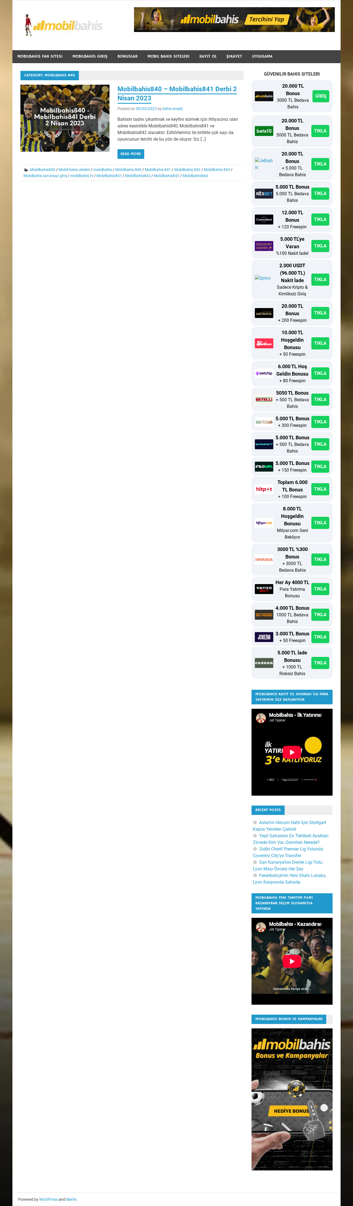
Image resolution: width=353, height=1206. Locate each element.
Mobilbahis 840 (128, 169)
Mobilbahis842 (138, 175)
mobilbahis (102, 169)
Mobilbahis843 (166, 175)
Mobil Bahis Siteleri (168, 56)
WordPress (48, 1199)
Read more (131, 153)
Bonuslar (127, 56)
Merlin (71, 1199)
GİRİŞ (321, 96)
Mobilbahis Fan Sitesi (40, 56)
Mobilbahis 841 (158, 169)
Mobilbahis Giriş (90, 56)
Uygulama (262, 56)
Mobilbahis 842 (187, 169)
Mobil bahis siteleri (74, 169)
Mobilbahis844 (195, 175)
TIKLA (320, 130)
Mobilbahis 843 (217, 169)
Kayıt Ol (207, 56)
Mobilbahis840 (42, 169)
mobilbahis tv (81, 175)
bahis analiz (172, 108)
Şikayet (234, 56)
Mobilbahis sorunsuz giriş (45, 175)
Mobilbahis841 (109, 175)
